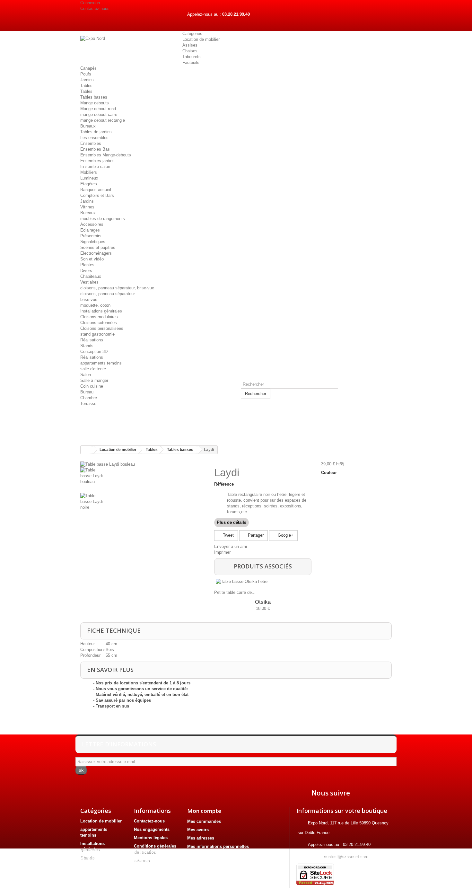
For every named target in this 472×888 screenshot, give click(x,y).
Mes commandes (204, 821)
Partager (255, 535)
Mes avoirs (198, 829)
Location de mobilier (201, 39)
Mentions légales (151, 837)
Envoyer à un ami (230, 546)
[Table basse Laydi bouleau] (107, 464)
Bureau (86, 392)
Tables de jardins (96, 131)
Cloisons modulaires (99, 316)
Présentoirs (90, 235)
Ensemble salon (95, 166)
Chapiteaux (90, 276)
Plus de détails (231, 522)
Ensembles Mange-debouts (105, 155)
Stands (86, 345)
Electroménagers (96, 253)
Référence (224, 484)
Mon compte (204, 810)
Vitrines (87, 207)
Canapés (88, 68)
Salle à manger (94, 380)
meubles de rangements (102, 218)
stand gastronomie (97, 334)
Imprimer (222, 552)
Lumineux (89, 178)
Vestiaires (89, 282)
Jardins (87, 79)
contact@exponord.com (346, 856)
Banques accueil (95, 189)
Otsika (263, 602)
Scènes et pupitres (97, 247)
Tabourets (191, 56)
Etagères (88, 183)
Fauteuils (190, 62)
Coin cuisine (91, 386)
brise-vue (88, 299)
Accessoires (91, 224)
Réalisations (91, 340)
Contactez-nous (94, 8)
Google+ (284, 535)
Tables (86, 85)
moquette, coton (95, 305)
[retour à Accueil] (87, 450)
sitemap (142, 860)
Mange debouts (94, 103)
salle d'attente (93, 368)
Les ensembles (94, 137)
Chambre (88, 397)
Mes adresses (200, 838)
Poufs (85, 74)
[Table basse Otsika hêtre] (261, 581)
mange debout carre (98, 114)
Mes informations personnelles (218, 846)
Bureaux (88, 126)
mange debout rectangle (102, 120)
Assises (189, 45)
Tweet (228, 535)
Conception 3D (94, 351)
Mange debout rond (98, 108)
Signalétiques (92, 241)
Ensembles (90, 143)
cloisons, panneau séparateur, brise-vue (117, 288)
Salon (85, 374)
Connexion (90, 2)
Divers (86, 270)
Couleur (329, 472)
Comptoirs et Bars (97, 195)
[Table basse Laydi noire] (142, 506)
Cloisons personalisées (101, 328)
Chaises (189, 50)
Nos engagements (152, 829)
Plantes (87, 264)
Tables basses (93, 97)
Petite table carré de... (235, 592)
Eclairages (90, 230)
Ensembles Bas (95, 149)
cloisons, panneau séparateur (107, 293)
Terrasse (88, 403)
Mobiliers (88, 172)
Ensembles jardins (97, 160)
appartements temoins (101, 363)
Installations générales (101, 311)
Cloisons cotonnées (98, 322)
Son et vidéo (92, 259)
